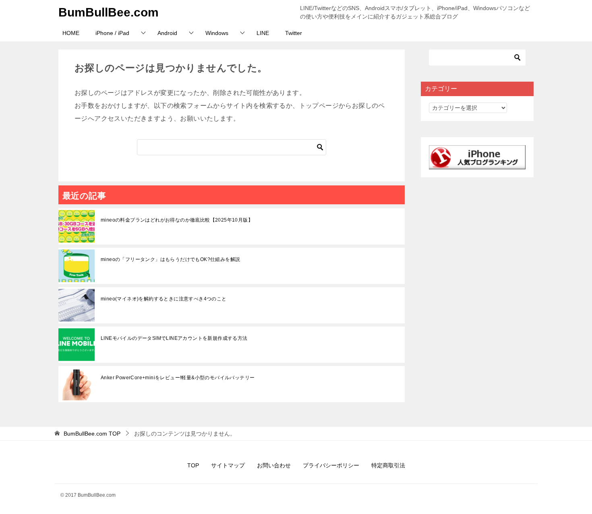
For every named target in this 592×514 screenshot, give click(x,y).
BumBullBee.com (108, 12)
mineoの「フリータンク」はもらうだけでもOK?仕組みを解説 (170, 259)
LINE (263, 33)
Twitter (293, 33)
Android (167, 33)
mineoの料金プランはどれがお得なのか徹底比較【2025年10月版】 (177, 220)
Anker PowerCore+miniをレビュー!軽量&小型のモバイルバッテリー (178, 377)
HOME (70, 33)
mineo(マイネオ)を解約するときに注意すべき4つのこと (164, 299)
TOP (92, 433)
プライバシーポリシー (331, 465)
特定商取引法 (388, 465)
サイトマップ (228, 465)
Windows (216, 33)
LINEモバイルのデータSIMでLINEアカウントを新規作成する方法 (174, 338)
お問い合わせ (274, 465)
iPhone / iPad (112, 33)
